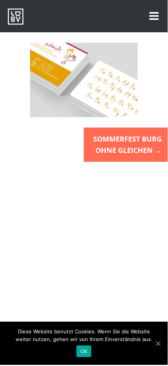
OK (84, 351)
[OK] (158, 343)
